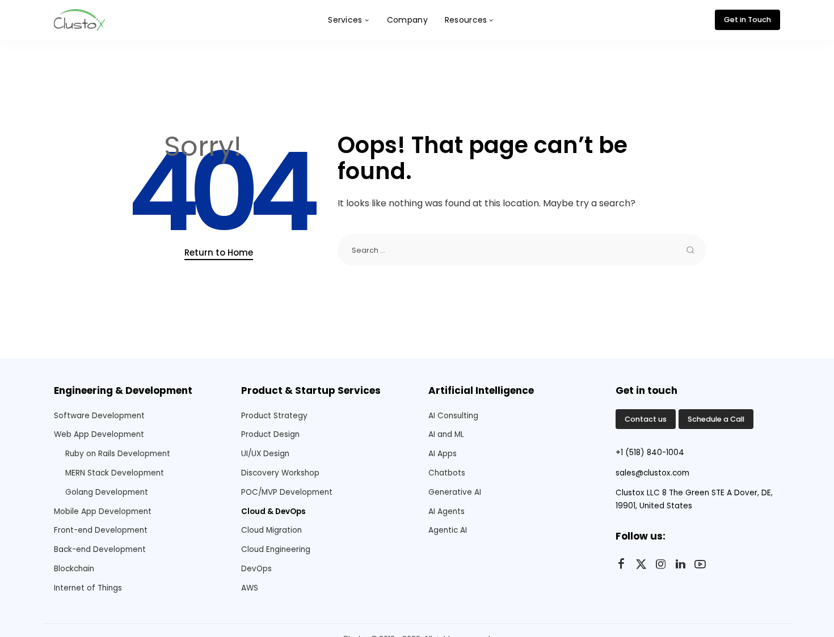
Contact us (646, 419)
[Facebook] (621, 564)
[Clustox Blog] (79, 20)
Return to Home (218, 252)
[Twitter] (641, 564)
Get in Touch (747, 19)
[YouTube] (700, 564)
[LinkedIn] (680, 564)
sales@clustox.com (652, 473)
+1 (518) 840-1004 (650, 452)
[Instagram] (661, 564)
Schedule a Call (716, 419)
